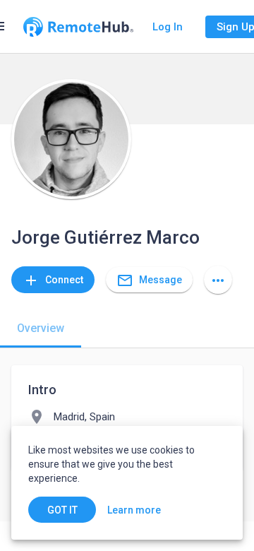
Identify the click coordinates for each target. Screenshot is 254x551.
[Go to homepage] (78, 27)
